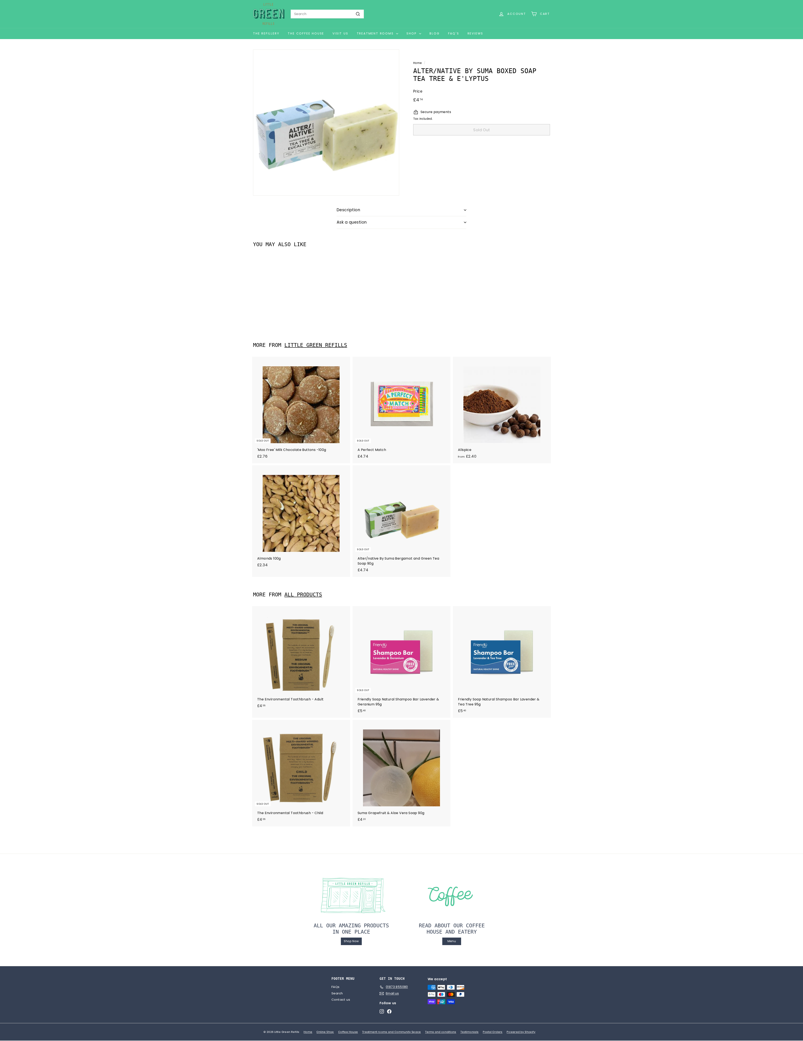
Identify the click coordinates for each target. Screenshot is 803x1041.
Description (348, 210)
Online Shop (325, 1032)
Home (417, 63)
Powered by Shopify (521, 1032)
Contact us (340, 999)
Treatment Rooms (376, 33)
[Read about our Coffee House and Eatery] (452, 895)
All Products (303, 595)
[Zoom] (326, 122)
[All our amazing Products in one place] (351, 895)
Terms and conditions (440, 1032)
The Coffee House (306, 33)
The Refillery (266, 33)
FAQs (335, 987)
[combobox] (327, 14)
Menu (452, 941)
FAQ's (453, 33)
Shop (412, 33)
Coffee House (348, 1032)
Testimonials (469, 1032)
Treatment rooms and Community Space (391, 1032)
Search (337, 993)
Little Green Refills (315, 345)
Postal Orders (493, 1032)
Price (417, 91)
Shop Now (351, 941)
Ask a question (352, 222)
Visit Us (340, 33)
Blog (435, 33)
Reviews (475, 33)
